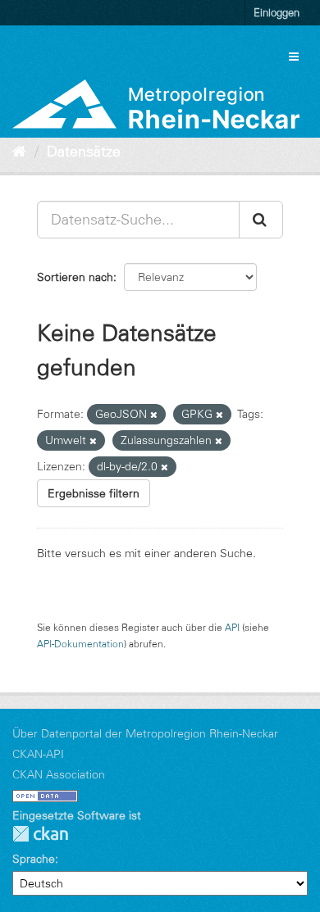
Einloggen (276, 12)
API (232, 627)
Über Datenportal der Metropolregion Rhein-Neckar (145, 733)
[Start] (19, 152)
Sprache (33, 858)
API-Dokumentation (80, 643)
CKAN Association (58, 774)
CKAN (40, 833)
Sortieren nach (75, 277)
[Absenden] (261, 219)
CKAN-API (38, 753)
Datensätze (84, 152)
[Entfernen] (154, 414)
